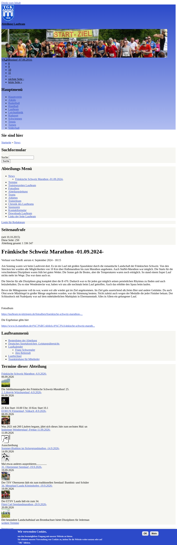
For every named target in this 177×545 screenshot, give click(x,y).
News (17, 142)
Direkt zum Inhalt (11, 2)
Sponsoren (14, 207)
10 (9, 69)
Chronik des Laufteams (21, 204)
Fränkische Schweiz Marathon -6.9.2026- (24, 373)
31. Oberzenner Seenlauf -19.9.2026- (21, 467)
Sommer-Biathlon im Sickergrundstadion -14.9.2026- (30, 448)
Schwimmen (15, 118)
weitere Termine (10, 522)
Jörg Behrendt (23, 352)
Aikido (12, 99)
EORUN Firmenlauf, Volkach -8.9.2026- (23, 411)
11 (9, 72)
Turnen (12, 124)
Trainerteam (14, 200)
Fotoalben (13, 188)
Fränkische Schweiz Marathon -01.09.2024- (39, 179)
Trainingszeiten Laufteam (22, 185)
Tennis (12, 121)
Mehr (154, 533)
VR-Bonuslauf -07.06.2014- (16, 59)
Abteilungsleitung (18, 191)
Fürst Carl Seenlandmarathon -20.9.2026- (24, 504)
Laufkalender (15, 346)
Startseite (6, 142)
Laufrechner (15, 356)
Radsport (13, 115)
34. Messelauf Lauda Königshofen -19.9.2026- (27, 485)
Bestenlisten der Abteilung (22, 340)
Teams (11, 194)
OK (145, 533)
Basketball (14, 103)
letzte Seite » (15, 82)
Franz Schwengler (25, 349)
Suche (5, 157)
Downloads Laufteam (20, 213)
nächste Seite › (16, 79)
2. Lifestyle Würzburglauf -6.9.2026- (21, 392)
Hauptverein (15, 96)
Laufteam (13, 109)
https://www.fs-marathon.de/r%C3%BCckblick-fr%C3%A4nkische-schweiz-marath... (48, 325)
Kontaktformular (17, 210)
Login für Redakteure (13, 222)
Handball (13, 106)
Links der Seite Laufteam (22, 216)
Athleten (13, 197)
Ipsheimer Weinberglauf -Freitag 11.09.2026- (25, 429)
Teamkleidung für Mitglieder (24, 359)
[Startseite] (8, 20)
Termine (12, 182)
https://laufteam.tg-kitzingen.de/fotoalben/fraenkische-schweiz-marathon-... (42, 314)
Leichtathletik (15, 112)
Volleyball (13, 127)
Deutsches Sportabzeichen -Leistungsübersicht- (34, 343)
